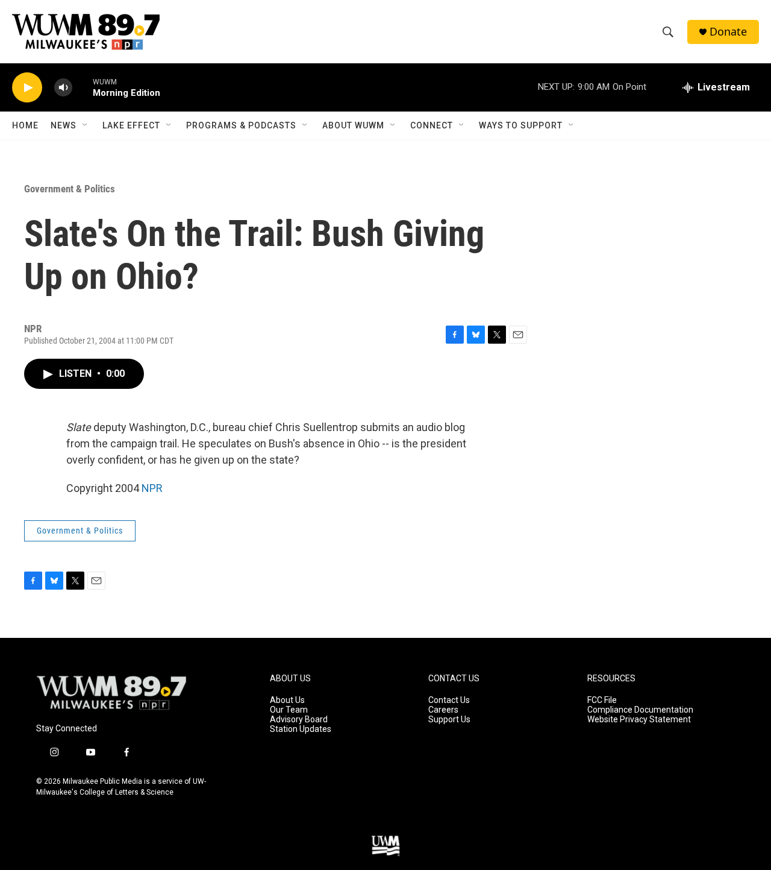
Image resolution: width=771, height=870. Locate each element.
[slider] (82, 87)
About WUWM (353, 125)
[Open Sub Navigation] (85, 125)
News (63, 125)
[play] (27, 88)
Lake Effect (131, 125)
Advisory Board (299, 719)
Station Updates (300, 729)
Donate (728, 31)
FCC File (602, 700)
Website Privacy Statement (639, 719)
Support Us (449, 719)
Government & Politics (69, 189)
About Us (287, 700)
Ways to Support (521, 125)
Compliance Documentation (640, 709)
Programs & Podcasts (241, 125)
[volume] (63, 87)
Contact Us (449, 700)
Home (25, 125)
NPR (152, 488)
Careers (443, 709)
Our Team (289, 709)
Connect (431, 125)
